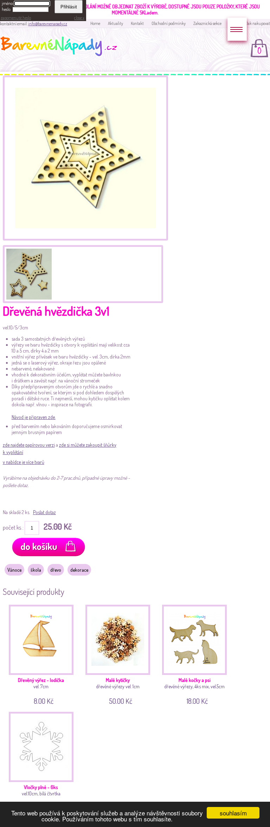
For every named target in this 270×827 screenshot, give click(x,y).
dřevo (55, 570)
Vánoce (14, 570)
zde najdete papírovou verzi (29, 445)
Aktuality (115, 23)
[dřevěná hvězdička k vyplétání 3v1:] (85, 239)
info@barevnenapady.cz (47, 23)
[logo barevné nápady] (61, 47)
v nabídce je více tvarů (23, 462)
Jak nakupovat (258, 23)
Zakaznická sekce (207, 23)
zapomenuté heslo (16, 17)
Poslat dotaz (44, 512)
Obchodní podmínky (169, 23)
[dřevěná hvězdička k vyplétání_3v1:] (28, 273)
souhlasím (233, 812)
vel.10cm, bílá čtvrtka (41, 797)
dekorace (79, 570)
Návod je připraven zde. (34, 417)
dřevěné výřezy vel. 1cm (118, 690)
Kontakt (137, 23)
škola (36, 570)
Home (95, 23)
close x (79, 17)
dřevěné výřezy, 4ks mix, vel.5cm (194, 690)
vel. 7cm (41, 690)
